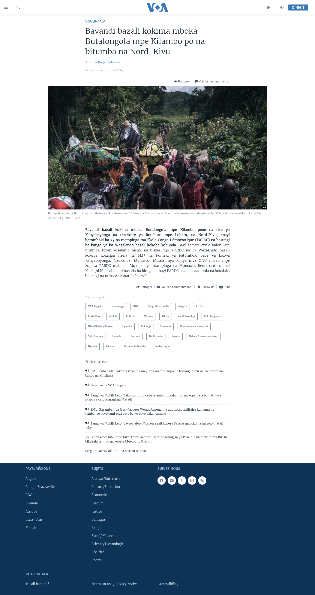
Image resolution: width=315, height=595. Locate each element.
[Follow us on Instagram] (192, 480)
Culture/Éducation (106, 487)
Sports (97, 560)
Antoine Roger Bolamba (102, 62)
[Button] (182, 81)
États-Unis (34, 519)
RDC (29, 495)
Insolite (98, 503)
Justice (97, 511)
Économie (99, 495)
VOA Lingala (95, 21)
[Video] (268, 7)
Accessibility (168, 584)
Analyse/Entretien (106, 479)
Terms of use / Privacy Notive (115, 584)
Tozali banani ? (37, 584)
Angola (31, 479)
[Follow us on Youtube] (172, 480)
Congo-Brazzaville (40, 487)
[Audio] (281, 7)
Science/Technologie (108, 544)
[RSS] (202, 480)
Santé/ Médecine (104, 536)
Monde (31, 527)
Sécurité (98, 552)
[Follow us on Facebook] (162, 480)
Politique (98, 519)
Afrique (31, 511)
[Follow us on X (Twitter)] (182, 480)
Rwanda (32, 503)
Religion (98, 527)
